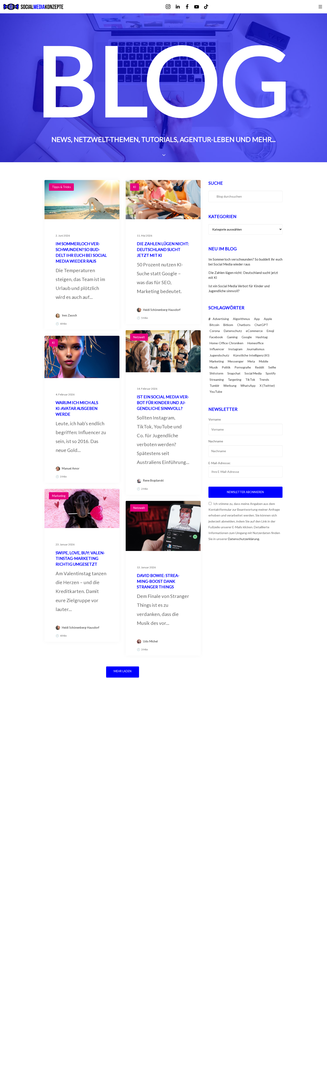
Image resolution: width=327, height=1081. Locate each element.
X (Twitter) (267, 385)
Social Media (253, 373)
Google (247, 337)
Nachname (215, 441)
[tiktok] (209, 7)
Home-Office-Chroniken (226, 343)
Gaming (232, 337)
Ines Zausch (69, 315)
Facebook (216, 337)
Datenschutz (233, 331)
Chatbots (243, 325)
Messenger (236, 361)
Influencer (217, 349)
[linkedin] (181, 7)
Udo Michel (150, 641)
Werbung (229, 385)
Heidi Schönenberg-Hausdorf (161, 310)
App (257, 319)
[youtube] (199, 7)
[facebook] (190, 7)
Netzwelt (139, 337)
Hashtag (262, 337)
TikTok (250, 379)
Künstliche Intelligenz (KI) (251, 355)
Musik (214, 367)
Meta (251, 361)
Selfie (272, 367)
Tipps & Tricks (61, 187)
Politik (226, 367)
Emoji (270, 331)
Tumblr (214, 385)
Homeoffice (255, 343)
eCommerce (254, 331)
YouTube (216, 391)
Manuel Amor (70, 468)
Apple (268, 319)
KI (134, 187)
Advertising (221, 319)
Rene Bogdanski (153, 480)
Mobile (263, 361)
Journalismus (255, 349)
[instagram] (171, 7)
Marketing (58, 496)
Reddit (259, 367)
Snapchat (233, 373)
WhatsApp (248, 385)
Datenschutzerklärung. (244, 539)
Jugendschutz (219, 355)
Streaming (217, 379)
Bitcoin (214, 325)
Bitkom (228, 325)
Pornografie (242, 367)
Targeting (234, 379)
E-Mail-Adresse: (219, 463)
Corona (215, 331)
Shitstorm (216, 373)
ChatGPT (261, 325)
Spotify (271, 373)
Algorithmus (241, 319)
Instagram (235, 349)
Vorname (214, 419)
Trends (264, 379)
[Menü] (320, 6)
